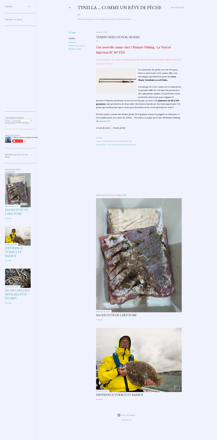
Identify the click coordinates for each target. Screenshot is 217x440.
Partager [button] (72, 32)
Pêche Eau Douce (76, 46)
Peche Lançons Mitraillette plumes (17, 294)
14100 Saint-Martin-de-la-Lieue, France (121, 145)
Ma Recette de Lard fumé (116, 315)
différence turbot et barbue (119, 395)
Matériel (72, 42)
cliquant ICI (104, 121)
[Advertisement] (139, 170)
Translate (25, 123)
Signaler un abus (13, 19)
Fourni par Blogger (128, 415)
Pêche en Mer (74, 49)
